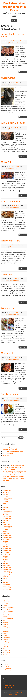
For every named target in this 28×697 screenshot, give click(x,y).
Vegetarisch (6, 646)
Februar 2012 (6, 584)
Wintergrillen (6, 652)
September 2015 (7, 526)
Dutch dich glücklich (8, 607)
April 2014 (5, 545)
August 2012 (6, 574)
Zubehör (5, 654)
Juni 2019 (5, 501)
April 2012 (5, 580)
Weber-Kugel (6, 650)
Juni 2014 (5, 543)
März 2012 (5, 582)
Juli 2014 (5, 541)
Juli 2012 (5, 576)
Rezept (5, 635)
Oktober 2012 (6, 571)
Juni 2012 (5, 578)
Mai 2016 (5, 522)
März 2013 (5, 563)
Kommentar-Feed (7, 668)
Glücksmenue (8, 308)
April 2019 (5, 505)
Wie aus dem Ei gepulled (13, 123)
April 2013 (5, 561)
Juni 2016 (5, 520)
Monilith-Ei (6, 631)
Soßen (4, 645)
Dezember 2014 (7, 535)
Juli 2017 (5, 513)
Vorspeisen (6, 648)
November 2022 (7, 490)
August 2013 (6, 554)
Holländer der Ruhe (10, 241)
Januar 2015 (6, 533)
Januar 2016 (6, 524)
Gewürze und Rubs (8, 618)
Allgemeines (6, 601)
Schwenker (6, 467)
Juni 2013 (5, 558)
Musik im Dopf (8, 78)
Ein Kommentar (13, 129)
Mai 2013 (5, 560)
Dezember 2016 (7, 516)
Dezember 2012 (7, 567)
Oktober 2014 (6, 539)
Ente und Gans (7, 609)
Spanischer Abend (10, 394)
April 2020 (5, 496)
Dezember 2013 (7, 548)
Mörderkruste (7, 353)
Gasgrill (5, 616)
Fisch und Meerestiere (9, 615)
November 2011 (7, 589)
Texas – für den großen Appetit (11, 447)
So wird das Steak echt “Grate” (11, 474)
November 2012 (7, 569)
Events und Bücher (8, 611)
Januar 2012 (6, 586)
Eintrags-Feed (6, 666)
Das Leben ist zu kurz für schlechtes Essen (14, 7)
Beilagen (5, 603)
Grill (4, 620)
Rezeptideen (6, 637)
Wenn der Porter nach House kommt (13, 451)
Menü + (14, 20)
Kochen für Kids (7, 628)
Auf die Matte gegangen (17, 465)
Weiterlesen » (23, 72)
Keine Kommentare (14, 43)
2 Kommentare (13, 247)
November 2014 (7, 537)
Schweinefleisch (7, 643)
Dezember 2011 (7, 588)
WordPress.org (7, 670)
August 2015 (6, 528)
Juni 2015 (5, 530)
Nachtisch (5, 633)
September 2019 (7, 498)
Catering (5, 605)
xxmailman (5, 43)
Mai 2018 (5, 509)
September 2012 (7, 573)
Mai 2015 (5, 531)
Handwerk (5, 624)
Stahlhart (13, 469)
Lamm (4, 630)
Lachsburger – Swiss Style (10, 449)
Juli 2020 (5, 494)
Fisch (4, 613)
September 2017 (7, 511)
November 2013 (7, 550)
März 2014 (5, 546)
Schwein (5, 641)
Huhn (4, 626)
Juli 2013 (5, 556)
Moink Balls (6, 162)
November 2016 (7, 518)
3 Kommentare (13, 168)
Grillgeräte (5, 622)
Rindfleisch (6, 639)
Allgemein (5, 600)
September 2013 (7, 552)
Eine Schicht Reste (10, 201)
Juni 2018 (5, 507)
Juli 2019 (5, 500)
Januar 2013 (6, 565)
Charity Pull (6, 274)
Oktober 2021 (6, 492)
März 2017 (5, 515)
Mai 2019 (5, 503)
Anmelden (5, 664)
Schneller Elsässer (8, 453)
